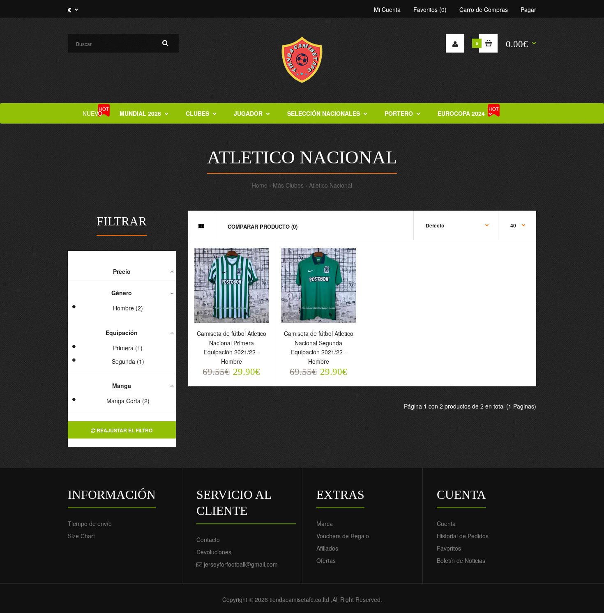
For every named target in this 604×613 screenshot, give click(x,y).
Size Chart (81, 536)
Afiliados (327, 548)
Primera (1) (128, 348)
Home (259, 185)
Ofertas (326, 560)
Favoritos (449, 548)
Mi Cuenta (387, 9)
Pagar (528, 9)
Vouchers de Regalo (342, 536)
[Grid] (201, 225)
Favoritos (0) (430, 9)
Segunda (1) (128, 361)
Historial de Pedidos (463, 536)
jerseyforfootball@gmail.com (241, 564)
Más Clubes (288, 185)
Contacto (208, 539)
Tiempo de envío (90, 523)
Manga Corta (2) (128, 401)
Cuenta (446, 523)
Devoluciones (213, 552)
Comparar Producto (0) (262, 226)
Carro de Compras (483, 9)
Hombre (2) (128, 308)
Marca (324, 523)
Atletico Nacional (330, 185)
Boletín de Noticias (461, 560)
